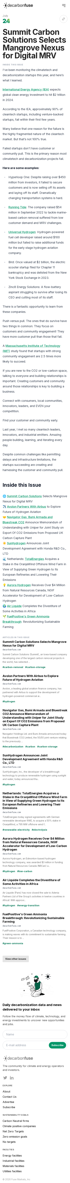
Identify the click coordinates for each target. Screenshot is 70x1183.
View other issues (15, 958)
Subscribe (9, 1107)
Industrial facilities (13, 1160)
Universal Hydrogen (21, 232)
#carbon (30, 746)
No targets (9, 1141)
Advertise (8, 1102)
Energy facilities (12, 1155)
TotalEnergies (34, 559)
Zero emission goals (15, 1136)
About (6, 1091)
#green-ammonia (13, 943)
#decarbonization (13, 746)
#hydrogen (9, 701)
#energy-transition (28, 905)
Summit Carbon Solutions (24, 496)
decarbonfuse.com (12, 649)
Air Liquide (14, 606)
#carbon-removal (13, 667)
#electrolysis (39, 829)
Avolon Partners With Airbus (26, 506)
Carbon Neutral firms (16, 1121)
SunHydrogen (16, 543)
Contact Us (9, 1096)
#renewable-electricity (16, 829)
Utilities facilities (12, 1171)
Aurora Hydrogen (19, 585)
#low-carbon (24, 871)
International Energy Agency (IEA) (26, 89)
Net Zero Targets (13, 1131)
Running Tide (17, 207)
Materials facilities (13, 1166)
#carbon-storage (35, 667)
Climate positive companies (19, 1126)
